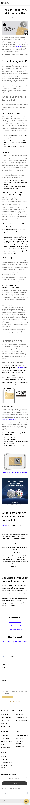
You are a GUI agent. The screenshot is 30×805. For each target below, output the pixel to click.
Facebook (20, 641)
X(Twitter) (5, 641)
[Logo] (5, 2)
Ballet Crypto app (21, 384)
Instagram (16, 643)
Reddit (12, 643)
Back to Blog (16, 701)
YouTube (10, 641)
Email (3, 674)
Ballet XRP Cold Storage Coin (15, 504)
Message (4, 680)
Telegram (15, 641)
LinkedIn (25, 641)
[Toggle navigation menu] (28, 2)
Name (3, 667)
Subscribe (14, 783)
